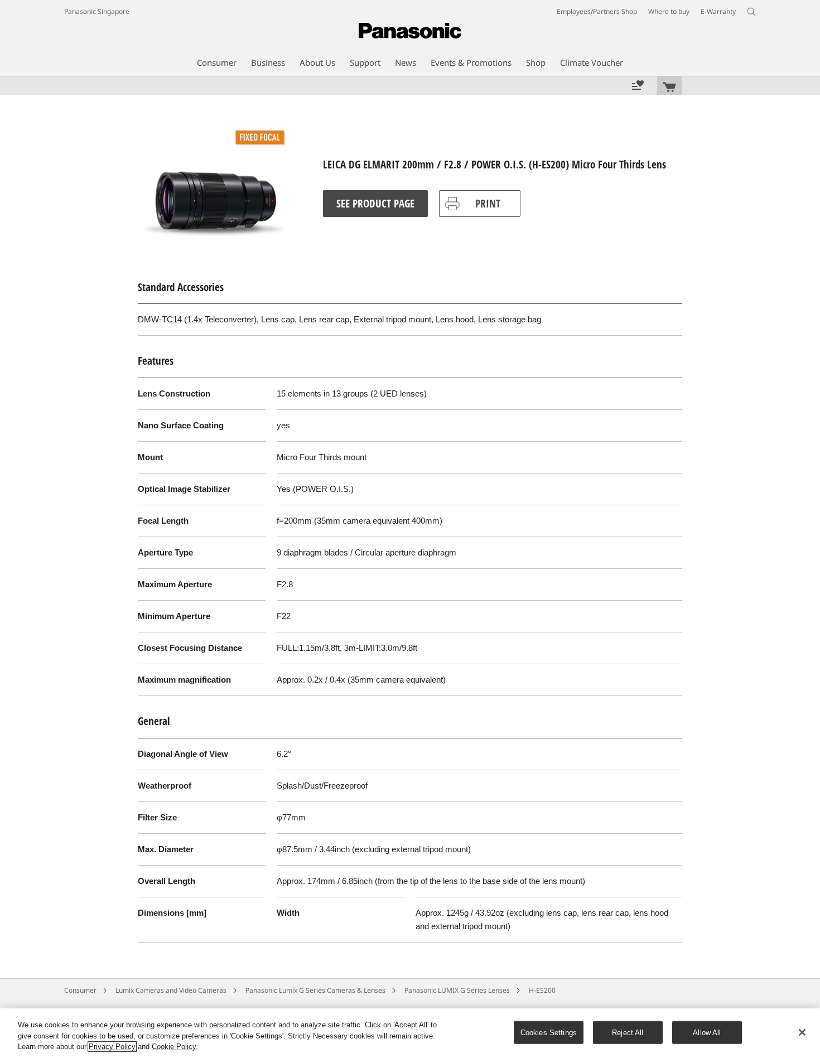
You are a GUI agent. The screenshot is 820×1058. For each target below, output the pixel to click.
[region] (410, 1033)
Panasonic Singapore (96, 11)
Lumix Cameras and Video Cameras (170, 990)
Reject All (627, 1032)
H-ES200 (542, 990)
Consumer (80, 990)
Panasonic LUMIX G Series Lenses (457, 990)
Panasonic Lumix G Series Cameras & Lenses (315, 990)
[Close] (802, 1032)
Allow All (707, 1032)
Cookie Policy (174, 1046)
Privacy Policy (112, 1046)
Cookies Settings (548, 1032)
